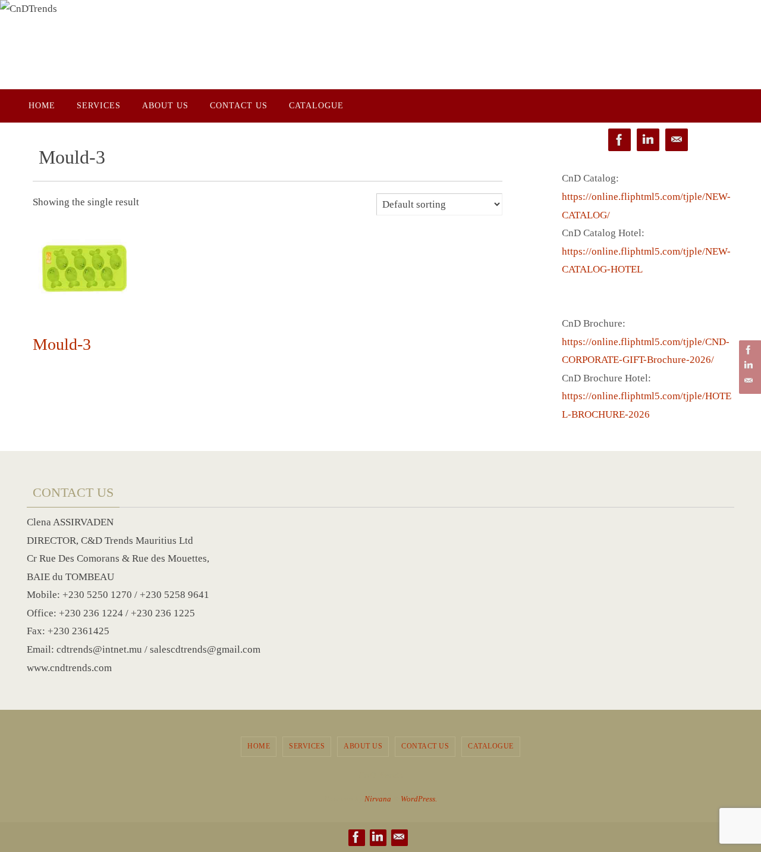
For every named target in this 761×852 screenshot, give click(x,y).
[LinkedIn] (748, 365)
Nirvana (377, 798)
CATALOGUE (491, 746)
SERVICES (307, 746)
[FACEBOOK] (748, 349)
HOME (258, 746)
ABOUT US (363, 746)
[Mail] (748, 380)
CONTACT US (425, 746)
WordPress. (419, 798)
